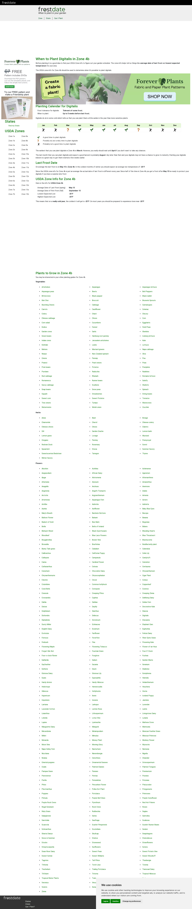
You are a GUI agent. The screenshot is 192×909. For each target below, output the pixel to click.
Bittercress (46, 296)
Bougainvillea (47, 540)
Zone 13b (25, 194)
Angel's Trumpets (99, 491)
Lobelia (44, 718)
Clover (94, 580)
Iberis (94, 696)
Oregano (45, 440)
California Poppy (98, 553)
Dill (43, 431)
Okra (144, 354)
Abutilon (45, 469)
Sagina (144, 811)
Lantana (45, 704)
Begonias (145, 522)
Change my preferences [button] (132, 901)
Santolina (146, 816)
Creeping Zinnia (148, 593)
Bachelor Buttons (99, 513)
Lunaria (145, 718)
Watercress (146, 403)
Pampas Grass (47, 771)
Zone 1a (11, 136)
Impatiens (45, 700)
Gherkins (145, 331)
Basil (94, 418)
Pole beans (46, 367)
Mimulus (95, 736)
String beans (147, 394)
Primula (44, 798)
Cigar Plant (146, 575)
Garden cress (47, 331)
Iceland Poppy (148, 696)
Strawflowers (147, 842)
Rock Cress (96, 807)
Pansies (95, 771)
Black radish (147, 296)
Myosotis (146, 745)
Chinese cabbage (48, 318)
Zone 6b (11, 185)
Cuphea (95, 598)
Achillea (95, 469)
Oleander (145, 758)
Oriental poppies (48, 762)
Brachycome (147, 540)
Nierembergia (97, 753)
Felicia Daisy (147, 633)
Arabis (144, 491)
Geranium (145, 664)
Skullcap (95, 834)
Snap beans (46, 389)
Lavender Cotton (48, 709)
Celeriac (145, 309)
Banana (145, 518)
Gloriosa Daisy (47, 673)
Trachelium (46, 869)
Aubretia (95, 504)
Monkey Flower (148, 740)
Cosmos (145, 589)
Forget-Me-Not (48, 651)
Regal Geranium (48, 807)
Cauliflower (96, 309)
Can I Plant (58, 18)
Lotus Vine (96, 718)
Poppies (45, 793)
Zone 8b (24, 141)
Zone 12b (25, 176)
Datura (44, 607)
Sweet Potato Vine (149, 851)
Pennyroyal (146, 440)
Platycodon (146, 785)
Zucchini (145, 407)
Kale (144, 340)
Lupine (44, 722)
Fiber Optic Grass (149, 638)
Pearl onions (97, 363)
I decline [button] (115, 901)
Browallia (45, 544)
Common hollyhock (99, 584)
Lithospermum (97, 713)
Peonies (145, 776)
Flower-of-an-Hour (149, 647)
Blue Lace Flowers (99, 535)
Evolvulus (45, 633)
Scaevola (45, 825)
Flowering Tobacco (99, 647)
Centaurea (146, 566)
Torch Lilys (96, 865)
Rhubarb (95, 376)
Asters (145, 500)
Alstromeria (96, 477)
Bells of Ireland (98, 526)
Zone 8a (24, 136)
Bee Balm (95, 522)
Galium (94, 660)
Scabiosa (145, 820)
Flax (93, 642)
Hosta (144, 691)
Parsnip (95, 358)
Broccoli (95, 300)
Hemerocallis (97, 687)
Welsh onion (96, 407)
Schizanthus (46, 829)
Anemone (146, 486)
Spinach (145, 389)
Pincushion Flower (99, 785)
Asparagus (96, 287)
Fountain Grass (97, 651)
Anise (44, 418)
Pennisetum (147, 771)
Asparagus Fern (98, 500)
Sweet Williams (98, 856)
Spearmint (46, 449)
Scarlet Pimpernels (99, 825)
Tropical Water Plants (50, 878)
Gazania (95, 664)
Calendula (146, 549)
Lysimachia (96, 722)
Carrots (44, 309)
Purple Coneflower (149, 798)
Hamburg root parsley (100, 336)
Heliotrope (46, 687)
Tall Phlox (96, 860)
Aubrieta (145, 504)
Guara (44, 678)
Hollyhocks (96, 691)
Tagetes (45, 860)
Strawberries (97, 394)
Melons (44, 349)
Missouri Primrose (149, 736)
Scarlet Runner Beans (150, 825)
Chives (94, 318)
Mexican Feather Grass (151, 731)
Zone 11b (25, 167)
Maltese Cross (148, 722)
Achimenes (146, 469)
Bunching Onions (48, 305)
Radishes (145, 372)
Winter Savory (47, 458)
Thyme (145, 453)
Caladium (95, 549)
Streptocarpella (48, 847)
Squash (44, 394)
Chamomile (46, 422)
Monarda (45, 740)
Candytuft (146, 558)
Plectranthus (47, 789)
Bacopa (145, 513)
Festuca (45, 638)
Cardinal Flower (98, 562)
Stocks (44, 842)
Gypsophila (96, 678)
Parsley (95, 440)
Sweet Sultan (47, 856)
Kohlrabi (45, 345)
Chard (94, 314)
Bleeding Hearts (148, 531)
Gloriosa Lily (96, 673)
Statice (95, 838)
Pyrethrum (96, 802)
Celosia (95, 566)
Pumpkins (146, 367)
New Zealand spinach (100, 354)
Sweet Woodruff (149, 856)
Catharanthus (47, 566)
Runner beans (97, 380)
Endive (44, 327)
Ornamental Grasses (100, 762)
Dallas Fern (146, 602)
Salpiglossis (46, 816)
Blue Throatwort (148, 535)
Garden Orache (97, 431)
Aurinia (44, 509)
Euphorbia (146, 629)
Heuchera (146, 687)
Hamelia (145, 678)
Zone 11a (25, 163)
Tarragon (95, 453)
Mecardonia (46, 731)
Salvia (94, 816)
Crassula (45, 593)
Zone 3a (11, 154)
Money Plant (97, 740)
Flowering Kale (148, 642)
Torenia (145, 865)
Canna (44, 562)
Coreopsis (96, 589)
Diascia (145, 611)
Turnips (95, 403)
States (24, 2)
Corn (144, 318)
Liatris (144, 709)
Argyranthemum (98, 495)
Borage (145, 418)
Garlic (94, 331)
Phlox (44, 785)
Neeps (44, 354)
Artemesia (46, 500)
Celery (44, 314)
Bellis (44, 526)
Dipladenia (46, 620)
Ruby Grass (46, 811)
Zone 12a (25, 172)
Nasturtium (96, 749)
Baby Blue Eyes (148, 509)
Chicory (145, 314)
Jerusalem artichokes (100, 340)
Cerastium (46, 571)
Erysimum (95, 629)
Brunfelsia (96, 544)
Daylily (94, 607)
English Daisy (47, 629)
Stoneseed (96, 842)
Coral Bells (46, 589)
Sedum (145, 829)
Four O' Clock (147, 651)
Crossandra (46, 598)
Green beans (46, 336)
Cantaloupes (147, 305)
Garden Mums (147, 660)
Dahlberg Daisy (148, 598)
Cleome (45, 580)
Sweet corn (46, 398)
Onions (44, 358)
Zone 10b (25, 158)
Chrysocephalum (98, 575)
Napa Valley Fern (48, 749)
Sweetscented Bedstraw (51, 453)
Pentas (95, 776)
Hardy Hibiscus (98, 682)
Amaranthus (147, 482)
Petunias (145, 780)
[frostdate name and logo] (9, 2)
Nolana (44, 758)
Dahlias (95, 602)
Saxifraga (95, 820)
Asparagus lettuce (149, 287)
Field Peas (146, 327)
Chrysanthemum (148, 571)
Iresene (95, 700)
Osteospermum (148, 762)
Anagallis (45, 486)
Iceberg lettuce (148, 336)
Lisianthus (45, 713)
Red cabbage (47, 376)
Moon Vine (46, 745)
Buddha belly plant (149, 544)
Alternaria (45, 482)
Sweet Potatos (98, 398)
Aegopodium (46, 473)
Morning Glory (97, 745)
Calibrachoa (46, 553)
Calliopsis (45, 558)
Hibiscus (45, 691)
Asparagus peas (48, 291)
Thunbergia (146, 860)
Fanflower (96, 633)
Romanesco (46, 380)
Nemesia (145, 749)
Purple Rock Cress (49, 802)
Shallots (145, 385)
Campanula (96, 558)
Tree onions (46, 403)
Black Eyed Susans (99, 531)
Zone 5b (11, 176)
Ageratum (146, 473)
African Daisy (97, 473)
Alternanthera (147, 477)
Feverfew (96, 638)
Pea (143, 358)
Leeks (94, 345)
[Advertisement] (96, 40)
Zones (31, 2)
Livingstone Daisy (149, 713)
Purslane (45, 372)
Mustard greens (98, 349)
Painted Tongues (149, 767)
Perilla (44, 780)
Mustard (145, 436)
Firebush (45, 642)
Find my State (13, 126)
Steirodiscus (147, 838)
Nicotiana (45, 753)
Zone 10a (25, 154)
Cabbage (95, 305)
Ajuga (44, 477)
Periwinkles (96, 780)
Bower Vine (96, 540)
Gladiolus (145, 669)
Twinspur (95, 878)
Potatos (95, 367)
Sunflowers (96, 847)
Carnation (146, 562)
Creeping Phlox (98, 593)
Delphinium (46, 611)
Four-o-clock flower (49, 656)
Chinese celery (148, 422)
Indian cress (46, 340)
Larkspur (95, 704)
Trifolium (45, 874)
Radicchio (96, 372)
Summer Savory (148, 449)
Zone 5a (11, 172)
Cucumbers (96, 323)
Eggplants (146, 323)
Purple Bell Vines (98, 798)
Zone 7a (11, 190)
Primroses (146, 793)
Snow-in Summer (48, 838)
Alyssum (95, 482)
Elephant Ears (147, 624)
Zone (40, 18)
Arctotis (45, 495)
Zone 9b (24, 150)
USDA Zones (15, 131)
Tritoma (95, 874)
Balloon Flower (47, 518)
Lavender (146, 704)
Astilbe (44, 504)
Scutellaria (96, 829)
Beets (94, 291)
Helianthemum (148, 682)
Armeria (145, 495)
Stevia (94, 449)
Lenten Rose (97, 709)
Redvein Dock (47, 445)
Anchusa (95, 486)
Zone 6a (11, 181)
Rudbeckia (96, 811)
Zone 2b (11, 150)
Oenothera (96, 758)
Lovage (95, 436)
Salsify (145, 380)
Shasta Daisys (47, 834)
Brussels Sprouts (149, 300)
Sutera (145, 847)
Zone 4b (11, 167)
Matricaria (146, 727)
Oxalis (44, 767)
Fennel (94, 327)
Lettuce (145, 345)
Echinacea (96, 624)
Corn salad (46, 323)
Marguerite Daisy (48, 727)
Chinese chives (47, 427)
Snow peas (96, 389)
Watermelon (46, 407)
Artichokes (46, 287)
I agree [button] (105, 901)
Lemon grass (47, 436)
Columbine (46, 584)
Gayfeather (46, 664)
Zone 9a (24, 145)
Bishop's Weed (47, 531)
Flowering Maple (48, 647)
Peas (144, 363)
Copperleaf (146, 584)
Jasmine (145, 700)
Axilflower (96, 509)
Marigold (95, 727)
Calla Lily (145, 553)
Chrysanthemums (48, 575)
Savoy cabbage (48, 385)
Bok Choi (45, 300)
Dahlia (44, 602)
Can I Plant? (30, 907)
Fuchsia (145, 656)
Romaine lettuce (148, 376)
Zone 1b (11, 141)
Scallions (95, 385)
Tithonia (45, 865)
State (48, 18)
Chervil (94, 422)
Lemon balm (147, 431)
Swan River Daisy (48, 851)
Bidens (145, 526)
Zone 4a (11, 163)
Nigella (145, 753)
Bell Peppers (147, 291)
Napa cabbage (148, 349)
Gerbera (45, 669)
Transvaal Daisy (148, 869)
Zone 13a (25, 190)
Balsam (95, 518)
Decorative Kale (148, 607)
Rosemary (96, 445)
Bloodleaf (45, 535)
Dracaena (146, 620)
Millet (44, 736)
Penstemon (46, 776)
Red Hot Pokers (148, 802)
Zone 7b (11, 194)
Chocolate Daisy (98, 571)
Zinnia (44, 891)
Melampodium (97, 731)
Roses (144, 807)
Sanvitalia (45, 820)
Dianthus (95, 611)
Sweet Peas (97, 851)
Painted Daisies (98, 767)
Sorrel (144, 445)
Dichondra (45, 615)
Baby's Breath (47, 513)
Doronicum (96, 620)
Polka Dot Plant (98, 789)
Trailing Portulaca (99, 869)
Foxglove (95, 656)
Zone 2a (11, 145)
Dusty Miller (46, 624)
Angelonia (45, 491)
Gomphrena (146, 673)
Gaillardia (45, 660)
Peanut (44, 363)
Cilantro (145, 427)
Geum (94, 669)
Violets (44, 887)
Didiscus (95, 615)
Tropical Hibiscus (149, 874)
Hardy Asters (47, 682)
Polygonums (147, 789)
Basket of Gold (47, 522)
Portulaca (96, 793)
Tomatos (145, 398)
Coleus (145, 580)
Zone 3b (11, 158)
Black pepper (97, 296)
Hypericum (46, 696)
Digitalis (145, 615)
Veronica (45, 883)
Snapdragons (147, 834)
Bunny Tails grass (48, 549)
